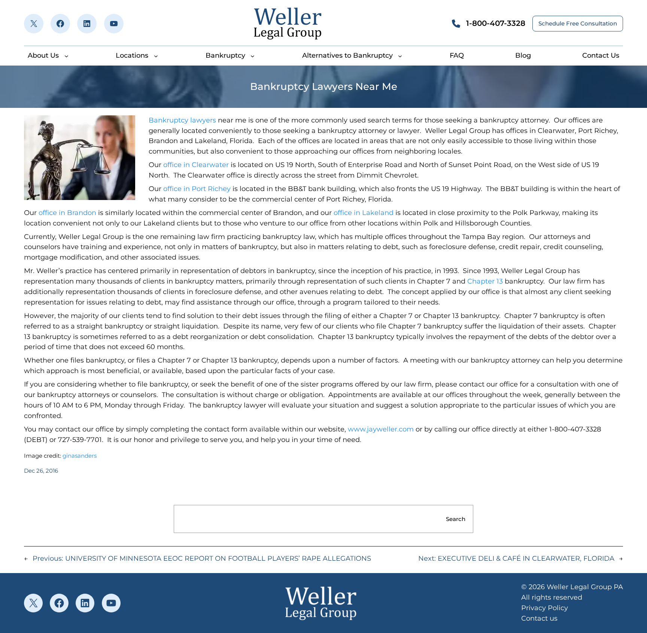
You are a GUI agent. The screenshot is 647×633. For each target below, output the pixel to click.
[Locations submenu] (156, 56)
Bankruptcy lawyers (182, 120)
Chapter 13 (485, 281)
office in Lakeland (364, 213)
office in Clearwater (196, 165)
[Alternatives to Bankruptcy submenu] (400, 56)
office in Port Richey (197, 189)
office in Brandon (67, 213)
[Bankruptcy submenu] (252, 56)
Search (455, 519)
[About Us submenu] (66, 56)
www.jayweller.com (381, 429)
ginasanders (80, 455)
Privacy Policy (544, 608)
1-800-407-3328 (495, 23)
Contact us (539, 618)
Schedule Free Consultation (577, 23)
